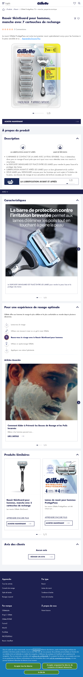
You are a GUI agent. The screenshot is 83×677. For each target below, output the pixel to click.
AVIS (4, 192)
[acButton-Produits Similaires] (77, 454)
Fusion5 (4, 623)
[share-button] (75, 18)
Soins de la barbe (47, 597)
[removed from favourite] (78, 18)
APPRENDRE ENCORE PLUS (18, 518)
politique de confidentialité (40, 656)
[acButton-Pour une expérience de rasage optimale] (77, 307)
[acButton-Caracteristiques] (77, 200)
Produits (9, 9)
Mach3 (4, 628)
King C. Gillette (7, 615)
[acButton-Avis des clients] (77, 544)
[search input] (79, 3)
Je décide (41, 672)
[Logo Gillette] (43, 3)
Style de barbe (7, 592)
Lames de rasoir (47, 588)
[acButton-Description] (77, 138)
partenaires (36, 650)
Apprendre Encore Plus (31, 38)
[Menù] (2, 3)
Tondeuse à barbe (47, 592)
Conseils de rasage (8, 588)
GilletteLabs (6, 610)
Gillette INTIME (7, 619)
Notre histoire (46, 610)
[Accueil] (3, 9)
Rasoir (16, 9)
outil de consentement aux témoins (60, 658)
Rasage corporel (7, 597)
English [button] (7, 3)
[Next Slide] (78, 249)
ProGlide (5, 632)
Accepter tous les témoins (23, 666)
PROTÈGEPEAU (7, 636)
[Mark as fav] (74, 3)
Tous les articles (7, 584)
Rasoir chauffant (7, 641)
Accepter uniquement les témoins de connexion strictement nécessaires (60, 666)
